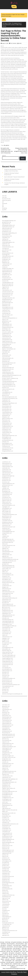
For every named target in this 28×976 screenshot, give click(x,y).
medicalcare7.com (6, 765)
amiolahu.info (5, 870)
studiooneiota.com (6, 333)
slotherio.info (5, 893)
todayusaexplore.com (7, 466)
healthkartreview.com (7, 612)
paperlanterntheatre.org (8, 565)
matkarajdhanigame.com (8, 242)
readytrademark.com (7, 661)
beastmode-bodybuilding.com (9, 233)
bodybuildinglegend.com (8, 839)
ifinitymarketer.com (7, 423)
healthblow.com (6, 785)
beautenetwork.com (7, 680)
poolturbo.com (5, 858)
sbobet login (5, 957)
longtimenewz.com (6, 427)
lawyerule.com (5, 848)
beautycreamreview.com (8, 582)
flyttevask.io (5, 919)
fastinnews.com (6, 420)
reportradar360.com (7, 833)
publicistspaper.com (7, 670)
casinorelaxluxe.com (7, 412)
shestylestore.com (6, 449)
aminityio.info (5, 868)
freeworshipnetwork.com (8, 567)
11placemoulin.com (7, 264)
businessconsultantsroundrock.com (11, 684)
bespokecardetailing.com (8, 540)
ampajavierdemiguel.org (8, 475)
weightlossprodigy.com (8, 268)
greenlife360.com (6, 718)
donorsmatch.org (6, 901)
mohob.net (4, 267)
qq (24, 960)
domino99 (4, 203)
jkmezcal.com (5, 395)
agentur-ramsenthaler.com (8, 349)
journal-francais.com (7, 845)
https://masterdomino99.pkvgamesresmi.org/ (14, 968)
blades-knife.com (6, 330)
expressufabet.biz (6, 721)
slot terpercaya (17, 945)
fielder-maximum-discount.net (9, 810)
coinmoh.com (5, 584)
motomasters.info (6, 355)
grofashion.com (6, 434)
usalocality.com (6, 468)
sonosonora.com (6, 525)
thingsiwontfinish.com (7, 451)
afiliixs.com (5, 571)
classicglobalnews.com (7, 686)
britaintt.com (5, 689)
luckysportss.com (6, 429)
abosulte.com (5, 673)
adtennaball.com (6, 766)
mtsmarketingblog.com (8, 851)
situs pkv (4, 195)
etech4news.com (6, 596)
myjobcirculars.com (7, 745)
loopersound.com (6, 502)
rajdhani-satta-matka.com (8, 788)
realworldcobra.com (7, 336)
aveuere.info (5, 281)
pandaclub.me (5, 918)
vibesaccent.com (6, 474)
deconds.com (5, 690)
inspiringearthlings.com (8, 621)
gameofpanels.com (7, 780)
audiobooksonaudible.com (8, 678)
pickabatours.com (6, 231)
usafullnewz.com (6, 462)
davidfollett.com (6, 491)
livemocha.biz (5, 905)
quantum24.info (6, 359)
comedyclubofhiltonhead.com (9, 381)
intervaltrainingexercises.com (9, 397)
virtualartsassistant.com (8, 383)
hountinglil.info (6, 254)
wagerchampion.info (7, 341)
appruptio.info (5, 935)
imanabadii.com (6, 932)
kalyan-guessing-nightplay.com (10, 779)
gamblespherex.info (7, 347)
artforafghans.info (6, 861)
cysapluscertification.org (8, 895)
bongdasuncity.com (7, 274)
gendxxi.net (5, 353)
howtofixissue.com (6, 726)
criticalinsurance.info (7, 776)
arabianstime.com (6, 578)
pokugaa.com (5, 441)
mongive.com (5, 769)
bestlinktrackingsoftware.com (9, 403)
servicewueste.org (6, 740)
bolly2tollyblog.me (6, 916)
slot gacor (9, 945)
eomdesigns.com (6, 350)
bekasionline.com (6, 715)
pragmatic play (8, 963)
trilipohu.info (5, 933)
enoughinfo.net (6, 910)
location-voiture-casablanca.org (10, 378)
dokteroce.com (6, 844)
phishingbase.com (6, 437)
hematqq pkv (8, 960)
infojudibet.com (6, 237)
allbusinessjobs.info (7, 228)
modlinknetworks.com (7, 426)
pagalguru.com (6, 638)
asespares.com (6, 576)
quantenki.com (5, 361)
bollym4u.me (5, 915)
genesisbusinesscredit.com (9, 813)
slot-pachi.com (5, 276)
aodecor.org (5, 899)
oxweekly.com (5, 822)
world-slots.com (6, 245)
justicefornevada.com (7, 302)
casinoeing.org (5, 904)
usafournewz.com (6, 469)
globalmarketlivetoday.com (9, 605)
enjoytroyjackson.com (7, 593)
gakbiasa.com (5, 927)
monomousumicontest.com (9, 342)
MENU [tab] (14, 6)
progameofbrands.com (7, 737)
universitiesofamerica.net (8, 735)
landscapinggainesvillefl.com (9, 625)
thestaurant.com (6, 401)
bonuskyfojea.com (6, 407)
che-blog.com (5, 248)
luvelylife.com (5, 817)
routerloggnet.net (6, 749)
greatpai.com (5, 564)
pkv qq (8, 951)
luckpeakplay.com (6, 431)
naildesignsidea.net (7, 562)
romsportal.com (6, 446)
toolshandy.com (6, 827)
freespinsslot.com (6, 277)
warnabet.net (5, 913)
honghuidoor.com (6, 759)
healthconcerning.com (7, 285)
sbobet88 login (20, 957)
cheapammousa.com (7, 557)
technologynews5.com (7, 647)
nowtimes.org (5, 902)
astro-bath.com (6, 547)
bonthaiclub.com (6, 519)
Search (4, 155)
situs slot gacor (17, 948)
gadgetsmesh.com (6, 301)
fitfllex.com (5, 811)
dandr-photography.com (8, 842)
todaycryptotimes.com (7, 652)
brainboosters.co (6, 477)
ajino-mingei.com (6, 511)
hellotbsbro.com (6, 305)
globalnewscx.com (6, 321)
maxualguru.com (6, 273)
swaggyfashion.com (7, 834)
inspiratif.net (5, 708)
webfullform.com (6, 729)
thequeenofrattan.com (7, 327)
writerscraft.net (6, 790)
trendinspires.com (6, 830)
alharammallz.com (6, 573)
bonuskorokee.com (6, 409)
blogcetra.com (5, 316)
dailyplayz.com (5, 417)
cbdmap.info (5, 239)
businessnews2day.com (8, 367)
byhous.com (5, 921)
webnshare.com (6, 296)
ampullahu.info (6, 873)
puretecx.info (5, 865)
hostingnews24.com (7, 616)
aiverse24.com (5, 675)
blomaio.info (5, 884)
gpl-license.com (6, 607)
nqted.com (4, 635)
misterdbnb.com (6, 393)
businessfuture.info (7, 236)
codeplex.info (5, 536)
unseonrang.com (6, 313)
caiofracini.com (6, 310)
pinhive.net (5, 912)
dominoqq (7, 942)
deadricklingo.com (6, 344)
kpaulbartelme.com (7, 379)
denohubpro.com (6, 328)
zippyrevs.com (5, 742)
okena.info (4, 537)
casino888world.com (7, 392)
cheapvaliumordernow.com (8, 386)
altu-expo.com (5, 550)
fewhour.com (5, 288)
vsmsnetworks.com (7, 709)
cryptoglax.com (6, 506)
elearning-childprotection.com (9, 791)
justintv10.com (5, 847)
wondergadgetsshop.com (8, 531)
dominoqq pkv (19, 960)
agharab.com (5, 556)
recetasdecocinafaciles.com (9, 561)
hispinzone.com (6, 754)
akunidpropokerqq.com (7, 539)
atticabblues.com (6, 579)
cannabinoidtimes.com (7, 282)
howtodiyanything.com (7, 619)
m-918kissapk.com (6, 924)
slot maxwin (10, 946)
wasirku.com (5, 854)
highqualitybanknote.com (8, 615)
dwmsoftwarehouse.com (8, 591)
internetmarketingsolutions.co (9, 318)
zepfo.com (4, 646)
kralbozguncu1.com (7, 624)
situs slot (4, 197)
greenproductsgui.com (7, 284)
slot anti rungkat (18, 946)
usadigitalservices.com (7, 797)
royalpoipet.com (6, 400)
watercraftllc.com (6, 568)
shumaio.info (5, 892)
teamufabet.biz (6, 728)
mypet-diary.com (6, 820)
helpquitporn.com (6, 613)
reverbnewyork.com (7, 494)
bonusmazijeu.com (6, 406)
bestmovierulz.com (7, 499)
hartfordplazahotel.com (8, 922)
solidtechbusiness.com (7, 372)
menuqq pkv (19, 959)
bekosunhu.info (6, 881)
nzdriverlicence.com (7, 636)
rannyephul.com (6, 831)
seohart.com (5, 666)
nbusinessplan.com (7, 717)
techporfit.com (5, 714)
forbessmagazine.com (7, 604)
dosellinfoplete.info (7, 885)
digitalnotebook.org (7, 271)
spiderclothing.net (6, 530)
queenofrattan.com (7, 325)
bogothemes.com (6, 510)
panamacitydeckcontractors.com (10, 824)
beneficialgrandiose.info (8, 882)
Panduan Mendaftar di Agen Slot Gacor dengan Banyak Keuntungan (12, 15)
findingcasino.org (6, 335)
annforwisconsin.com (7, 485)
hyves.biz (4, 909)
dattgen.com (5, 587)
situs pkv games (11, 943)
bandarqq (4, 208)
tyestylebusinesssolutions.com (9, 398)
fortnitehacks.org (6, 896)
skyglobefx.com (6, 345)
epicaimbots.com (6, 595)
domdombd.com (6, 415)
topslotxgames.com (7, 748)
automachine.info (6, 338)
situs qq (15, 954)
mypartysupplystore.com (8, 483)
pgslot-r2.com (5, 641)
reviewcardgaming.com (8, 373)
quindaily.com (5, 672)
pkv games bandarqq (16, 942)
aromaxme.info (6, 875)
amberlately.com (6, 479)
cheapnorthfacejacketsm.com (9, 514)
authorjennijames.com (7, 551)
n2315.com (5, 802)
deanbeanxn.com (6, 240)
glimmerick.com (6, 489)
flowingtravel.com (6, 760)
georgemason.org (6, 222)
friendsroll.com (6, 528)
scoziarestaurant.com (7, 664)
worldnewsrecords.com (8, 369)
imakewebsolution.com (8, 246)
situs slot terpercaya (7, 948)
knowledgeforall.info (7, 794)
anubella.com (5, 677)
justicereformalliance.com (8, 505)
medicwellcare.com (7, 364)
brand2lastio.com (6, 796)
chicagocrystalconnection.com (9, 930)
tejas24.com (5, 856)
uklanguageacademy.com (8, 225)
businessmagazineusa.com (8, 363)
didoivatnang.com (6, 588)
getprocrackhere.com (7, 418)
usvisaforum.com (6, 497)
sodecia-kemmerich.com (8, 389)
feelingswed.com (6, 601)
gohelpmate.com (6, 786)
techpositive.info (6, 311)
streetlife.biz (5, 907)
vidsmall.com (5, 366)
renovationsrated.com (7, 663)
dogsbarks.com (6, 590)
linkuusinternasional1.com (8, 526)
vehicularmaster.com (7, 472)
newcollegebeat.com (7, 492)
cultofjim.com (5, 488)
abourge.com (5, 570)
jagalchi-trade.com (6, 500)
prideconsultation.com (7, 253)
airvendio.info (5, 862)
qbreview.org (5, 738)
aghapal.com (5, 548)
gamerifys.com (6, 706)
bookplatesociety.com (7, 522)
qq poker (4, 209)
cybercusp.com (6, 687)
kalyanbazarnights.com (8, 755)
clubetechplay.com (6, 413)
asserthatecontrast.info (8, 876)
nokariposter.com (6, 777)
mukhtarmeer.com (6, 632)
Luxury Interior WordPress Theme (11, 972)
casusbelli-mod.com (7, 520)
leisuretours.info (6, 304)
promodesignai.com (7, 669)
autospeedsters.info (7, 339)
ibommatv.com (6, 712)
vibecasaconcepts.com (7, 358)
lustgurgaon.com (6, 259)
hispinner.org (5, 774)
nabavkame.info (6, 926)
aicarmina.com (5, 482)
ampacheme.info (6, 871)
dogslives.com (5, 322)
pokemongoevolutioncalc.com (9, 435)
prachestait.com (6, 859)
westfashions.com (6, 825)
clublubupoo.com (6, 404)
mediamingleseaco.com (8, 850)
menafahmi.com (6, 630)
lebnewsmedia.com (7, 523)
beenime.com (5, 387)
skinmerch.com (6, 496)
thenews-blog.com (6, 650)
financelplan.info (6, 234)
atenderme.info (6, 878)
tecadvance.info (6, 867)
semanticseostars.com (7, 291)
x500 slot (25, 946)
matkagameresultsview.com (9, 771)
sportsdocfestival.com (7, 448)
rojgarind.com (5, 287)
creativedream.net (6, 800)
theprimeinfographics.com (8, 384)
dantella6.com (5, 751)
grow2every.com (6, 608)
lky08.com (4, 806)
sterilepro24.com (6, 370)
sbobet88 (24, 945)
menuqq (2, 942)
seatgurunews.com (7, 533)
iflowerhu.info (5, 929)
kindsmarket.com (6, 816)
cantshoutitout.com (7, 720)
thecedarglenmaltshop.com (9, 220)
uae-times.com (6, 704)
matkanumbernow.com (8, 743)
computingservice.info (7, 308)
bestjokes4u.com (6, 257)
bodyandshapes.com (7, 683)
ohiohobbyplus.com (7, 508)
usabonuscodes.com (7, 653)
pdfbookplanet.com (7, 324)
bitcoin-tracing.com (7, 681)
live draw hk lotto (6, 198)
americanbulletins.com (7, 574)
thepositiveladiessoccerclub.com (10, 559)
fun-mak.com (5, 390)
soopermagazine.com (7, 658)
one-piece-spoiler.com (7, 332)
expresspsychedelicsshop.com (9, 598)
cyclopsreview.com (6, 585)
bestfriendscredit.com (7, 542)
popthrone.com (6, 243)
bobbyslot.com (5, 262)
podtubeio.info (5, 887)
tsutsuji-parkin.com (7, 554)
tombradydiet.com (6, 517)
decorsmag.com (6, 732)
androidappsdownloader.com (9, 782)
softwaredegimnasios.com (8, 656)
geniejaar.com (5, 260)
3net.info (4, 534)
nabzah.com (5, 768)
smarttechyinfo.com (7, 270)
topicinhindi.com (6, 223)
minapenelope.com (7, 503)
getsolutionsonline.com (8, 772)
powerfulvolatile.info (7, 888)
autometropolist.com (7, 581)
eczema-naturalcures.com (8, 545)
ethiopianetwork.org (7, 299)
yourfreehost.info (6, 513)
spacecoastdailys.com (7, 659)
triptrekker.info (6, 352)
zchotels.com (5, 644)
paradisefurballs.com (7, 279)
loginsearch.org (6, 898)
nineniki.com (5, 762)
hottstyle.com (5, 618)
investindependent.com (8, 622)
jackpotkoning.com (6, 424)
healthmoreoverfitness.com (9, 746)
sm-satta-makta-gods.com (8, 655)
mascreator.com (6, 629)
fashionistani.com (6, 599)
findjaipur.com (5, 486)
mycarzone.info (6, 356)
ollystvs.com (5, 319)
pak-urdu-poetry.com (7, 315)
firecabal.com (5, 602)
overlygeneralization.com (8, 298)
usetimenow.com (6, 783)
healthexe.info (5, 864)
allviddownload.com (7, 731)
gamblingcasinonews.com (8, 734)
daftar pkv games (6, 200)
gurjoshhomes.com (7, 516)
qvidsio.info (5, 890)
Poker (4, 19)
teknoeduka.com (6, 649)
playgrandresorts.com (7, 444)
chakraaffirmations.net (7, 256)
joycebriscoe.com (6, 480)
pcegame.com (5, 639)
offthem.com (5, 711)
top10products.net (6, 230)
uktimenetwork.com (7, 463)
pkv (3, 202)
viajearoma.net (6, 553)
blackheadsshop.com (7, 376)
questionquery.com (7, 837)
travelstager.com (6, 828)
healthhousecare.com (7, 610)
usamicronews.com (7, 432)
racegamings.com (6, 438)
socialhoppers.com (6, 799)
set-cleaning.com (6, 667)
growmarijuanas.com (7, 294)
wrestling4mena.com (7, 793)
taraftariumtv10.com (7, 836)
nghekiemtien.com (6, 853)
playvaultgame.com (7, 443)
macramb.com (5, 819)
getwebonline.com (6, 803)
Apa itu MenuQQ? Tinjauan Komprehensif (14, 177)
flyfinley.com (5, 251)
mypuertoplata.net (6, 723)
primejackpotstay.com (7, 440)
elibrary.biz (5, 544)
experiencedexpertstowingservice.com (11, 375)
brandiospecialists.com (8, 763)
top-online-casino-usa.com (8, 757)
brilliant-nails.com (6, 841)
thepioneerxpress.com (7, 725)
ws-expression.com (7, 642)
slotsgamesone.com (7, 752)
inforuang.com (5, 814)
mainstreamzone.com (7, 293)
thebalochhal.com (6, 471)
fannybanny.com (6, 421)
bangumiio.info (6, 879)
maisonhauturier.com (7, 627)
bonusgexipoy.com (6, 410)
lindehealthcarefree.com (8, 226)
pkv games (6, 145)
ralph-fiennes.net (6, 808)
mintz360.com (5, 265)
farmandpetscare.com (7, 307)
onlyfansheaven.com (7, 805)
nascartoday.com (6, 633)
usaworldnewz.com (7, 465)
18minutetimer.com (7, 290)
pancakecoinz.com (6, 250)
